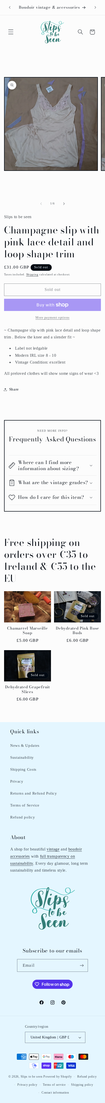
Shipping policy (82, 1084)
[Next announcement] (95, 7)
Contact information (55, 1092)
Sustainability (22, 757)
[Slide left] (41, 203)
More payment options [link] (52, 317)
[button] (11, 32)
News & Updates (25, 745)
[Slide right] (64, 203)
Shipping (32, 274)
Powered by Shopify (57, 1076)
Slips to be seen (32, 1076)
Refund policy (22, 817)
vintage (53, 849)
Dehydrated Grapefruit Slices (27, 689)
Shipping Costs (23, 769)
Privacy (16, 781)
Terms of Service (25, 805)
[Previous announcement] (9, 7)
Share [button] (14, 389)
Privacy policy (27, 1084)
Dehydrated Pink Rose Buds (77, 631)
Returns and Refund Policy (33, 793)
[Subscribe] (81, 965)
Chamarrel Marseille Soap (27, 631)
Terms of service (54, 1084)
